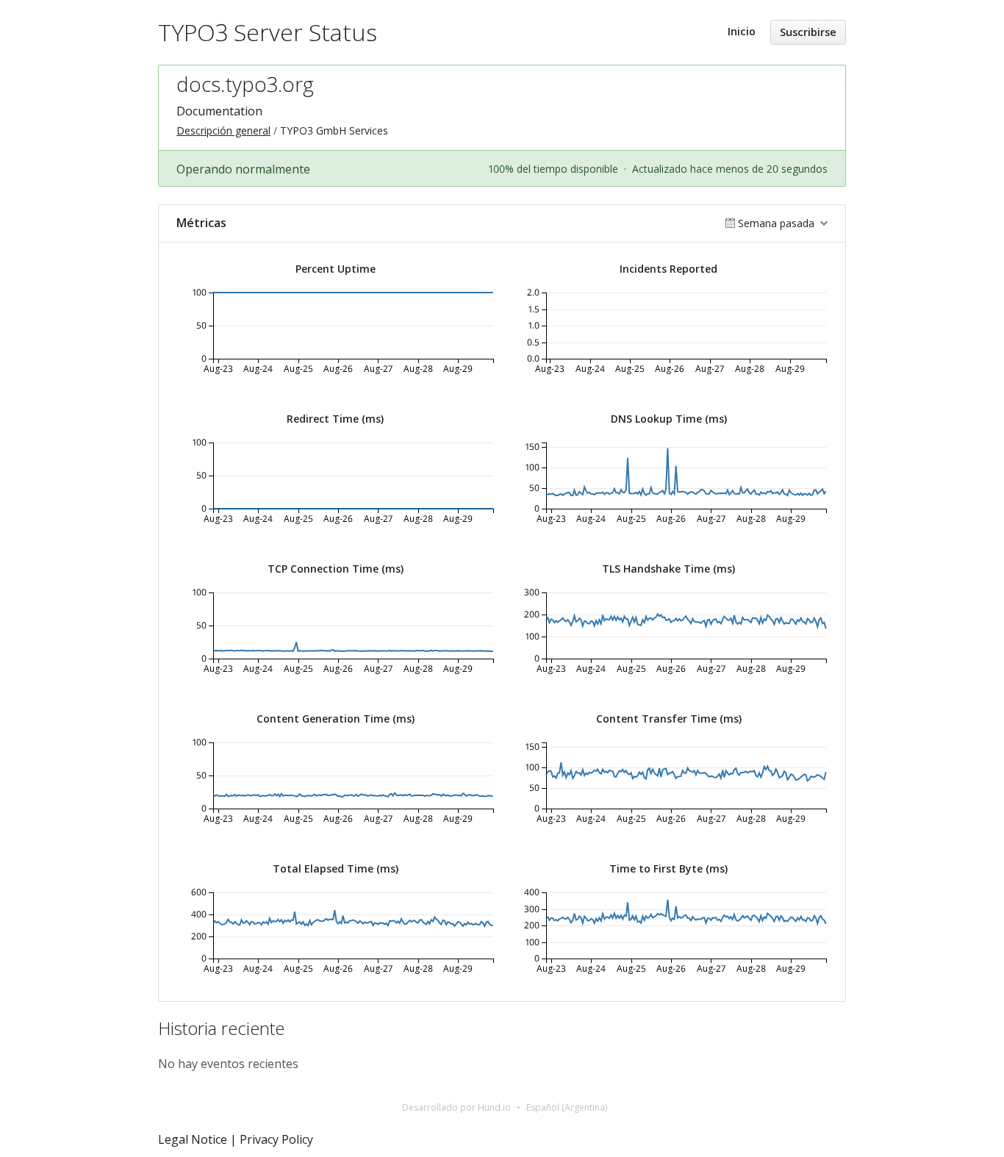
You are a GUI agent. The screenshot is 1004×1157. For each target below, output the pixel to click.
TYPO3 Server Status (267, 32)
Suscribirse (808, 32)
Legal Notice (192, 1139)
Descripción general (223, 130)
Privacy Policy (276, 1139)
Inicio (742, 31)
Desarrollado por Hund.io (456, 1107)
